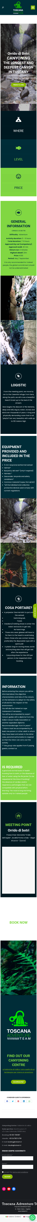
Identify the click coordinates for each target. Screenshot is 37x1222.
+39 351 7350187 (14, 1135)
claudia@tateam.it (14, 1145)
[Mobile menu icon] (33, 7)
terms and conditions (20, 1172)
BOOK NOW (35, 612)
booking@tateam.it (15, 1142)
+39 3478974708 (15, 1138)
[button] (32, 1217)
